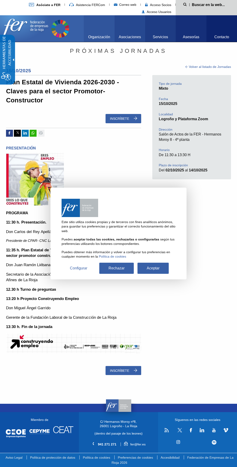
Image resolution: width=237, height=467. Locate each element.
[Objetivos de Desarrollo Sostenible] (60, 28)
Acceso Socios (160, 5)
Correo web (127, 4)
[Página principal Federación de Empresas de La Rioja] (25, 28)
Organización (99, 37)
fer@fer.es (137, 444)
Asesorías (191, 37)
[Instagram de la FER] (178, 442)
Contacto (221, 37)
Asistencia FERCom (90, 5)
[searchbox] (211, 4)
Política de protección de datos (52, 457)
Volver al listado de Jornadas (209, 67)
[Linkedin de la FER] (201, 430)
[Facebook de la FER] (191, 430)
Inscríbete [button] (120, 118)
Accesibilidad (170, 457)
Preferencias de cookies (135, 457)
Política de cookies (96, 457)
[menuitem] (45, 4)
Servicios (160, 37)
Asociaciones (130, 37)
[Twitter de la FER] (179, 431)
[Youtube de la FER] (214, 430)
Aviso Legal (14, 457)
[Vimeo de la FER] (226, 430)
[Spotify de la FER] (213, 442)
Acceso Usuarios (158, 12)
